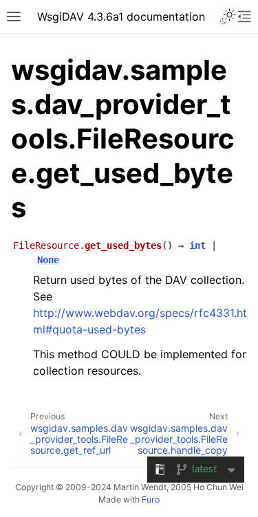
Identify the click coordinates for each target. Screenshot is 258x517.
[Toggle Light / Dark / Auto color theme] (227, 16)
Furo (151, 499)
